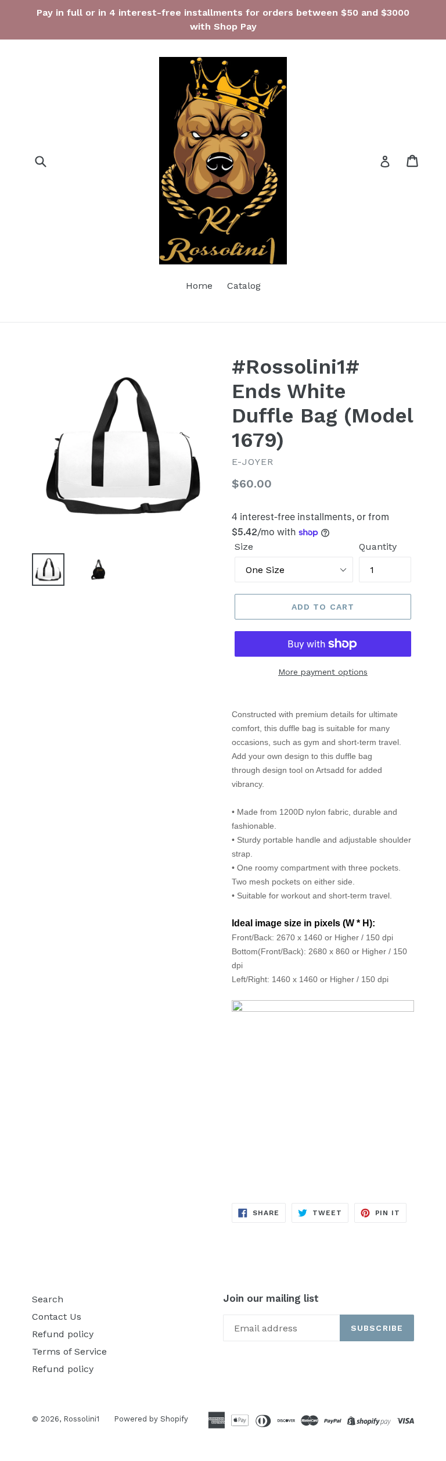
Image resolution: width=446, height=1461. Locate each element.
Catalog (244, 285)
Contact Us (56, 1316)
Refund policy (62, 1334)
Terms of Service (69, 1351)
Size (244, 546)
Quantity (378, 546)
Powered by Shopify (151, 1419)
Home (199, 285)
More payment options (323, 671)
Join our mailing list (271, 1298)
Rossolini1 (81, 1419)
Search (47, 1299)
